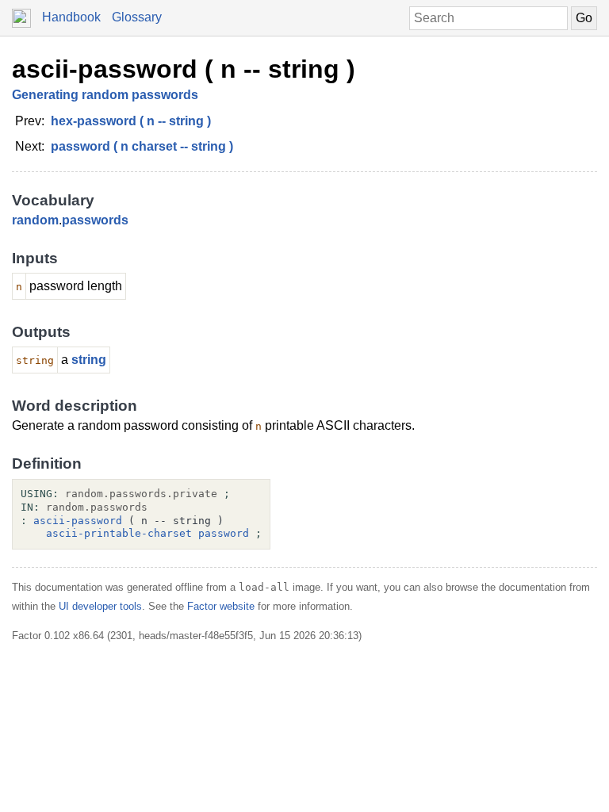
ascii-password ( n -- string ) (183, 69)
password (223, 533)
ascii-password (77, 521)
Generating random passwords (105, 95)
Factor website (221, 606)
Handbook (71, 17)
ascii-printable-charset (119, 533)
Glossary (137, 17)
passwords (95, 220)
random (35, 220)
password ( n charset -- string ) (142, 146)
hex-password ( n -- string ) (131, 121)
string (88, 359)
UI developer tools (100, 606)
